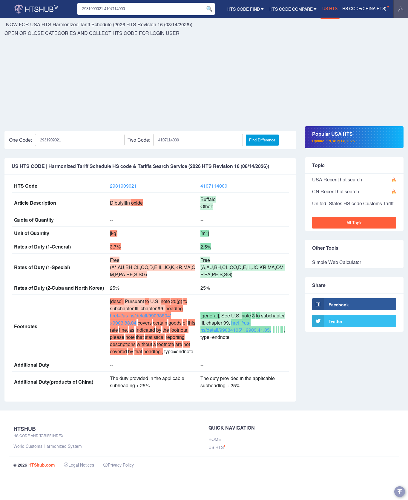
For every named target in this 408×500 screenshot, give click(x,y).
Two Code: (139, 139)
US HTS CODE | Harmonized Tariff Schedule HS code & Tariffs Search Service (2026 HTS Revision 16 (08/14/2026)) (140, 166)
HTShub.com (41, 465)
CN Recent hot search (335, 191)
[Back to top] (399, 491)
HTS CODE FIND (243, 9)
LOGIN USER (165, 33)
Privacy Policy (121, 465)
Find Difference (262, 140)
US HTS (330, 8)
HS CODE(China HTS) (364, 8)
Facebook (339, 305)
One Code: (20, 139)
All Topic (354, 223)
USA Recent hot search (337, 179)
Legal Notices (81, 465)
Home (214, 439)
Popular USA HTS (333, 136)
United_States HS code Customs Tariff (353, 203)
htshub (41, 8)
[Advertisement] (204, 81)
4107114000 (213, 185)
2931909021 (123, 185)
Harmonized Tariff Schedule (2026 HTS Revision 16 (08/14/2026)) (122, 24)
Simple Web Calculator (336, 262)
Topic (318, 165)
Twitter (335, 321)
